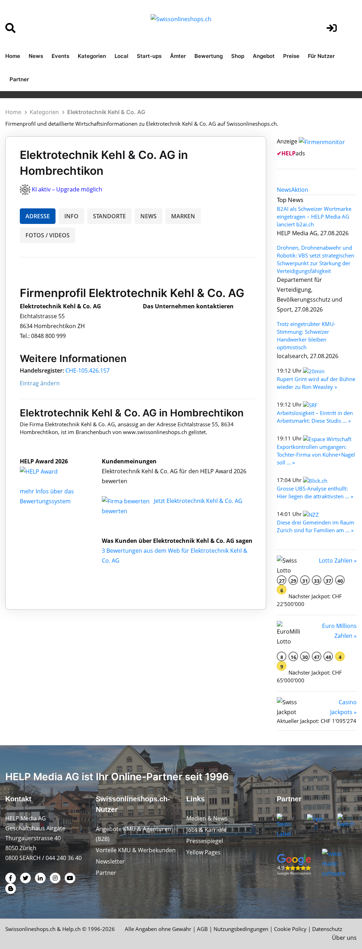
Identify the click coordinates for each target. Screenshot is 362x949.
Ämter (178, 56)
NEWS (148, 216)
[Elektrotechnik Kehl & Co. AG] (46, 471)
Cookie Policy (290, 928)
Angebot (264, 56)
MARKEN (183, 216)
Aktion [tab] (299, 190)
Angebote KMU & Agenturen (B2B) (133, 834)
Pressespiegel (204, 841)
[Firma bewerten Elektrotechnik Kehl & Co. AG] (126, 501)
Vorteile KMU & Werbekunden (136, 850)
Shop (237, 56)
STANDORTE (109, 216)
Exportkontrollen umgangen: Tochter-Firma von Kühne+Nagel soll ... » (316, 454)
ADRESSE (37, 216)
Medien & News (207, 818)
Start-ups (149, 56)
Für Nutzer (321, 56)
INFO (71, 216)
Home (12, 56)
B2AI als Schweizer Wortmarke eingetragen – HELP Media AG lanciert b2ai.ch (314, 216)
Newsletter (110, 861)
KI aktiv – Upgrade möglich (67, 189)
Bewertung (208, 56)
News (36, 56)
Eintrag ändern (40, 383)
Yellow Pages (203, 852)
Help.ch (71, 928)
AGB (202, 928)
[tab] (284, 190)
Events (60, 56)
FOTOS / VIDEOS (47, 235)
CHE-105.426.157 (87, 370)
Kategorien (92, 56)
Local (121, 56)
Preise (291, 56)
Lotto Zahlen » (338, 560)
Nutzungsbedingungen (241, 928)
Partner (19, 79)
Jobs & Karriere (206, 830)
